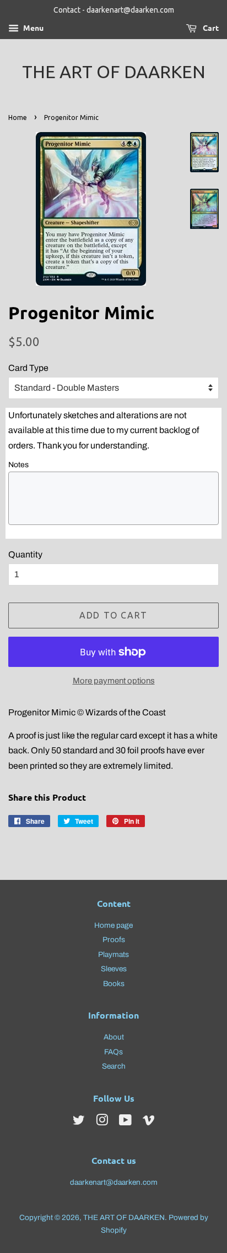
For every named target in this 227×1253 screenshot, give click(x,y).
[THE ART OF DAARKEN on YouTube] (125, 1122)
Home (17, 117)
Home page (113, 925)
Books (114, 984)
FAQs (113, 1052)
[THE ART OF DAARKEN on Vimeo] (149, 1122)
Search (114, 1066)
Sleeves (114, 969)
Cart (210, 27)
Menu (32, 27)
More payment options (114, 680)
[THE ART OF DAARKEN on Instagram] (102, 1122)
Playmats (113, 954)
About (114, 1037)
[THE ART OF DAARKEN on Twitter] (79, 1122)
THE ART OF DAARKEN (114, 71)
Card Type (28, 368)
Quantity (25, 554)
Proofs (113, 939)
